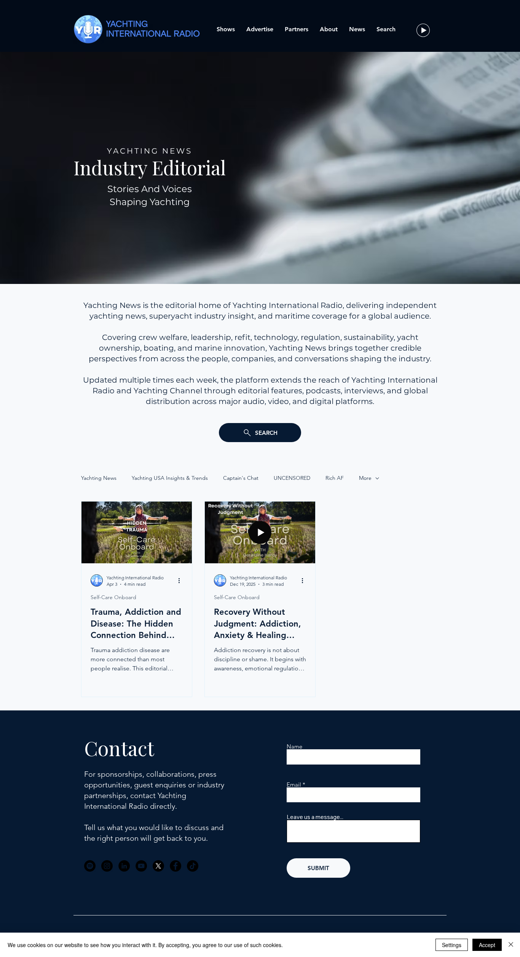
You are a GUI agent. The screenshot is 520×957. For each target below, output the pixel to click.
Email (294, 784)
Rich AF (334, 477)
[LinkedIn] (124, 866)
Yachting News (98, 477)
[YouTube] (141, 866)
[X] (158, 866)
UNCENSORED (292, 477)
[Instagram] (107, 866)
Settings (451, 945)
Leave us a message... (315, 817)
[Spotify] (90, 866)
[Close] (510, 945)
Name (294, 746)
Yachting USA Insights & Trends (170, 477)
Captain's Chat (240, 477)
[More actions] (181, 580)
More (365, 477)
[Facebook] (175, 866)
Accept (487, 945)
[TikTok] (192, 866)
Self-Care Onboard (113, 597)
